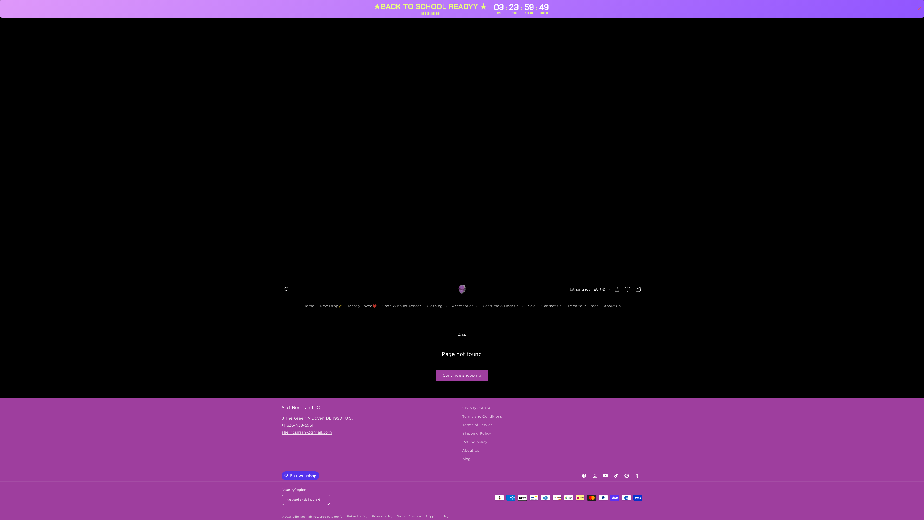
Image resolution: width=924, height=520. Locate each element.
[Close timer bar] (919, 9)
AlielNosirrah (302, 516)
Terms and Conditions (482, 416)
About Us (470, 450)
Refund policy (475, 442)
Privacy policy (382, 516)
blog (466, 459)
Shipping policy (437, 516)
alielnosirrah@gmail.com (307, 432)
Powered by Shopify (327, 516)
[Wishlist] (627, 289)
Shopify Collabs (476, 408)
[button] (287, 289)
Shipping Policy (476, 433)
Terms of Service (477, 425)
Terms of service (409, 516)
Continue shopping (462, 375)
